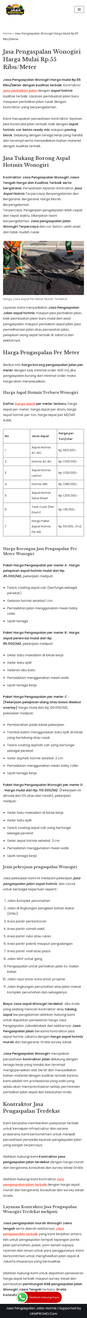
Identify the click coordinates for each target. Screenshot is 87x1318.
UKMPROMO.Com (43, 1313)
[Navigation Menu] (79, 9)
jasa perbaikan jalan (20, 90)
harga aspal (24, 403)
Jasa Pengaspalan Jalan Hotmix (31, 1308)
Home (7, 33)
